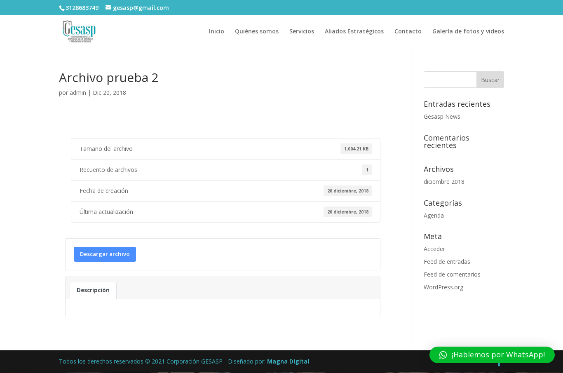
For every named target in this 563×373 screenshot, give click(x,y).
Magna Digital (288, 361)
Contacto (408, 31)
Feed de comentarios (452, 274)
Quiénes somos (257, 31)
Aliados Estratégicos (354, 31)
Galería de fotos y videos (468, 31)
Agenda (434, 215)
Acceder (434, 249)
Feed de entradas (447, 261)
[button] (492, 355)
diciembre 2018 (444, 181)
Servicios (301, 31)
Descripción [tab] (93, 290)
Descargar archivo (105, 254)
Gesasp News (442, 116)
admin (78, 92)
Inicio (216, 31)
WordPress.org (443, 287)
